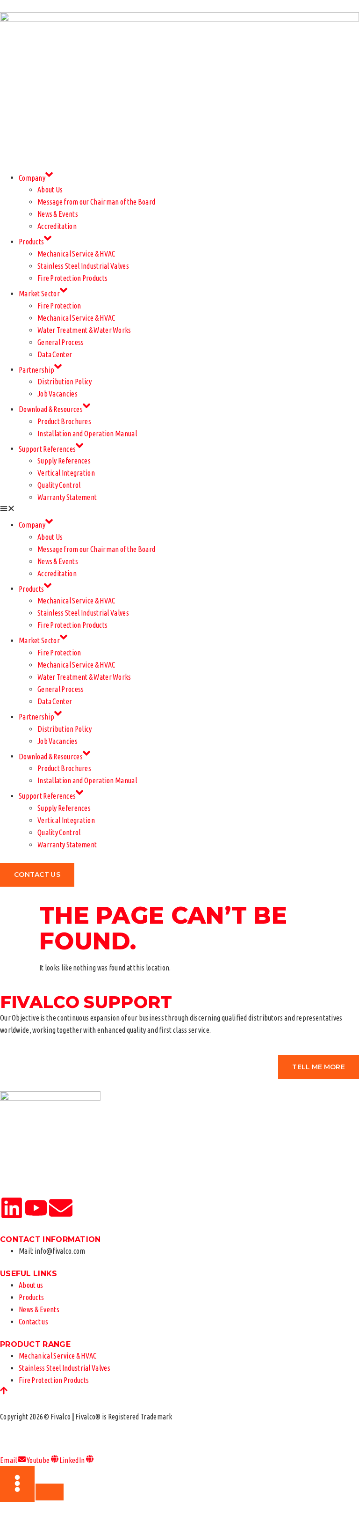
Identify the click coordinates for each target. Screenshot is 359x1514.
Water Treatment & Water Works (84, 330)
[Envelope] (60, 1208)
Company (32, 177)
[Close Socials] (50, 1492)
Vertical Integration (66, 473)
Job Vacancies (57, 394)
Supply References (64, 460)
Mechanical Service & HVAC (76, 254)
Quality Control (59, 485)
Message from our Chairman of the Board (96, 202)
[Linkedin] (11, 1208)
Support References (47, 448)
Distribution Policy (64, 381)
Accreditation (57, 226)
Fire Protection (59, 305)
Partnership (36, 369)
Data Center (54, 354)
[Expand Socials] (17, 1484)
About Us (50, 189)
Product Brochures (64, 421)
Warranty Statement (67, 497)
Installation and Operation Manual (87, 433)
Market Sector (39, 293)
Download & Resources (51, 409)
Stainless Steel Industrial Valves (83, 266)
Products (31, 241)
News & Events (57, 214)
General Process (60, 342)
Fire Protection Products (72, 278)
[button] (179, 509)
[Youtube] (36, 1208)
